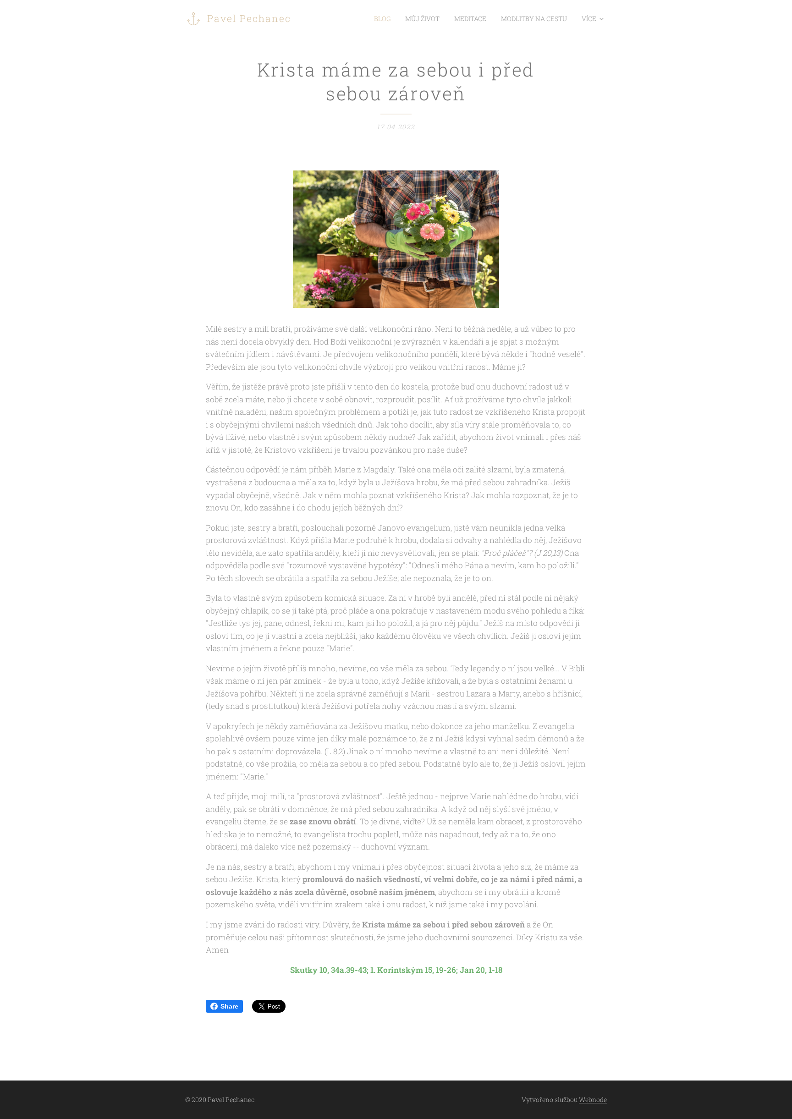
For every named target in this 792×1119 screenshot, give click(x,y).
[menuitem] (385, 18)
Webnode (593, 1099)
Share (229, 1006)
